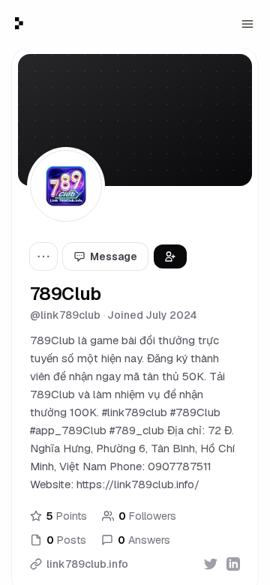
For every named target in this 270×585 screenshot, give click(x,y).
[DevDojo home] (19, 23)
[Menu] (247, 24)
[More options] (43, 256)
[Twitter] (211, 564)
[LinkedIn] (233, 564)
